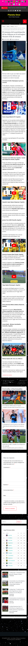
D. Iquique (10, 553)
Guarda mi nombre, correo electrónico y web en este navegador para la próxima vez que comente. (14, 502)
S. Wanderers (10, 555)
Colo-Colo (10, 535)
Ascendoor (22, 638)
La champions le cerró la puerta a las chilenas (13, 424)
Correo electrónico (8, 490)
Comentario (6, 467)
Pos (3, 533)
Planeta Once (14, 15)
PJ (18, 533)
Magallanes (10, 558)
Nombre (6, 484)
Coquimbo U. (10, 542)
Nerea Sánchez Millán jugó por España (11, 405)
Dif (21, 533)
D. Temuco (10, 563)
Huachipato (10, 548)
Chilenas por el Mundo (7, 375)
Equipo (7, 533)
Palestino (10, 545)
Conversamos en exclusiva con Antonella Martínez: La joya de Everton (17, 599)
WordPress (18, 639)
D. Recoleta (10, 565)
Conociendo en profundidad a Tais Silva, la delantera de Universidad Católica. (17, 582)
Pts (24, 533)
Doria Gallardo (15, 39)
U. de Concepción (11, 560)
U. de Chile (10, 540)
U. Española (10, 550)
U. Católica (10, 537)
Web (4, 495)
